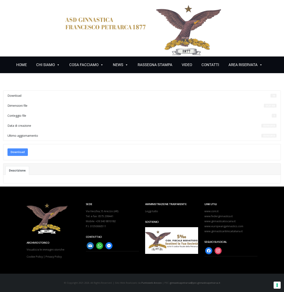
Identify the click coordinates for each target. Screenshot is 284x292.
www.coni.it (211, 211)
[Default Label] (90, 245)
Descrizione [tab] (17, 170)
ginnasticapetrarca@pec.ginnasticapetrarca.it (195, 282)
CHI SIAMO (45, 65)
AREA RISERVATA (243, 65)
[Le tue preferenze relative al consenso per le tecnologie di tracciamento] (277, 285)
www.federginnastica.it (218, 216)
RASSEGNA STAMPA (155, 65)
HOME (21, 65)
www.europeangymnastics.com (223, 226)
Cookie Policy (35, 256)
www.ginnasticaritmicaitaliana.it (223, 231)
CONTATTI (210, 65)
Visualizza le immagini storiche (45, 249)
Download (18, 152)
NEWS (118, 65)
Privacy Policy (54, 256)
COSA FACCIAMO (84, 65)
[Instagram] (218, 250)
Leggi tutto (151, 211)
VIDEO (187, 65)
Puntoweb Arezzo (151, 282)
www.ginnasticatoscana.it (220, 221)
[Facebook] (208, 250)
